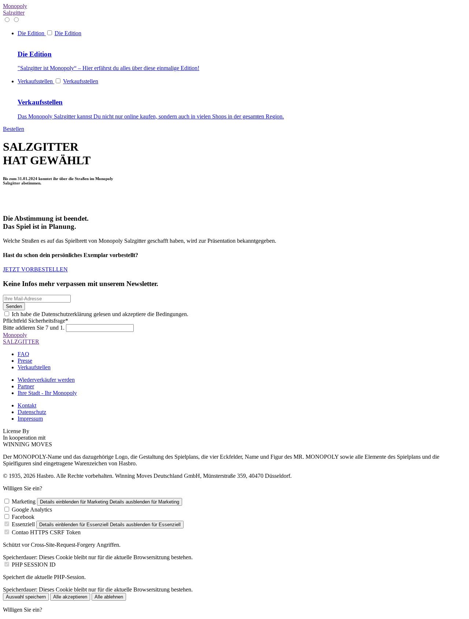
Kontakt (27, 405)
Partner (26, 386)
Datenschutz (32, 412)
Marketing (24, 501)
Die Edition (68, 33)
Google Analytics (32, 509)
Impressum (30, 418)
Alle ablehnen (109, 597)
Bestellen (13, 129)
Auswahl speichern (26, 597)
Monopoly (15, 9)
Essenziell (23, 524)
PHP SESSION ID (34, 564)
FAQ (23, 354)
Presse (25, 361)
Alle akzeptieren (70, 597)
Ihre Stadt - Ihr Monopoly (47, 393)
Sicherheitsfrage (35, 321)
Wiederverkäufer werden (46, 380)
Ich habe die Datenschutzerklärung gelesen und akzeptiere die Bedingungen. (100, 314)
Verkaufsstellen (80, 81)
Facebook (23, 517)
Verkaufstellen (34, 367)
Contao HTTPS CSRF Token (46, 532)
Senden (14, 306)
